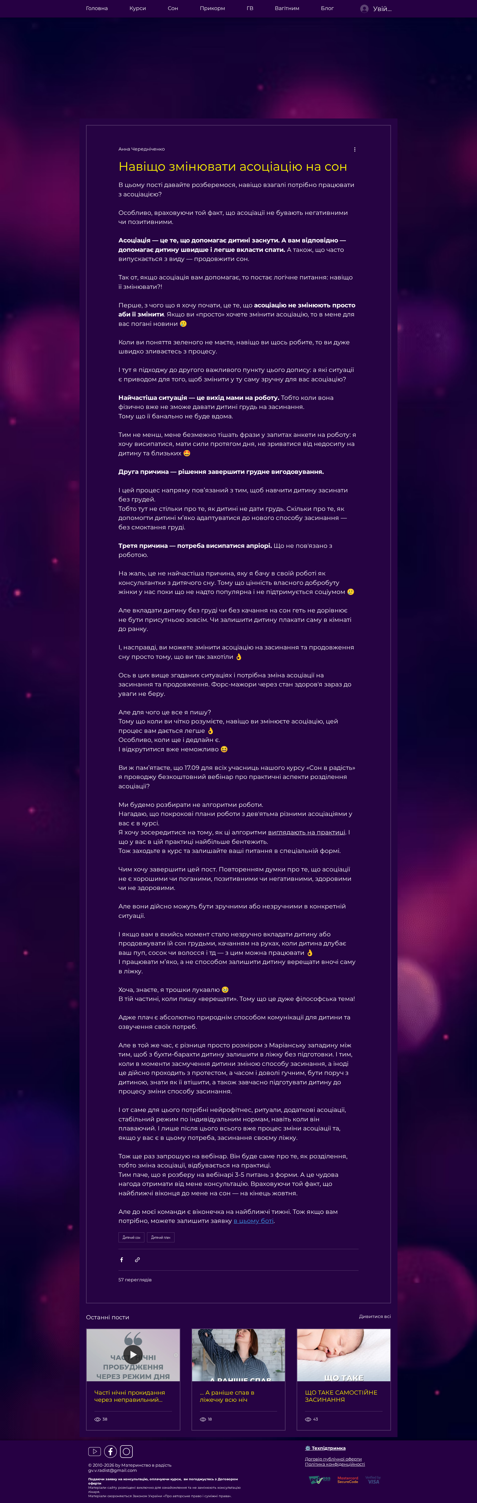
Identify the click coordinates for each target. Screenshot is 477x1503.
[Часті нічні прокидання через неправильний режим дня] (133, 1355)
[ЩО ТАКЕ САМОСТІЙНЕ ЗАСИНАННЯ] (343, 1355)
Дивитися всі (375, 1316)
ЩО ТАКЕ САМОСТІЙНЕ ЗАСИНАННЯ (341, 1396)
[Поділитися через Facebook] (121, 1260)
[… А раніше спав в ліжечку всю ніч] (238, 1355)
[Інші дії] (355, 149)
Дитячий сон (131, 1237)
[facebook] (110, 1451)
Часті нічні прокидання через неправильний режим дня (129, 1396)
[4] (94, 1451)
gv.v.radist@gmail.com (112, 1470)
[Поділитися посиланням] (137, 1260)
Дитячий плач (160, 1237)
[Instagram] (126, 1451)
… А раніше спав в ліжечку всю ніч (227, 1396)
